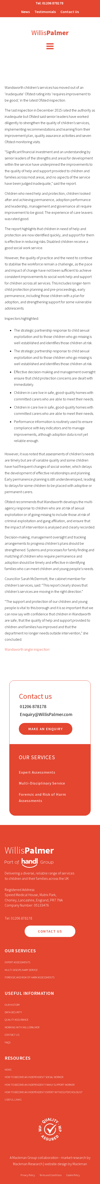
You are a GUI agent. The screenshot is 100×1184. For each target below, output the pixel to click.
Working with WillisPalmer (22, 1027)
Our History (12, 1004)
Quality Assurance (16, 1019)
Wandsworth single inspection (27, 649)
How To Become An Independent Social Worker (34, 1077)
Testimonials (45, 11)
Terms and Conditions (51, 1175)
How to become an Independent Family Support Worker (39, 1084)
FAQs (7, 1042)
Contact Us (69, 11)
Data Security (13, 1012)
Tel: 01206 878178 (18, 918)
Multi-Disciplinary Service (42, 783)
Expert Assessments (37, 772)
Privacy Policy (27, 1175)
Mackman (80, 1163)
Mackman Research (28, 1163)
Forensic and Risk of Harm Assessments (42, 797)
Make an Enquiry (45, 729)
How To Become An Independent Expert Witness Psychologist (44, 1092)
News (25, 11)
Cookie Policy (73, 1175)
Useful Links (13, 1099)
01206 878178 (52, 3)
